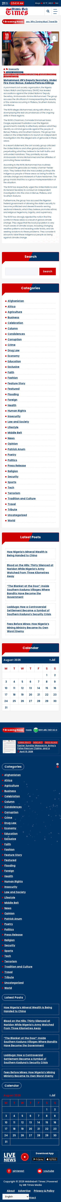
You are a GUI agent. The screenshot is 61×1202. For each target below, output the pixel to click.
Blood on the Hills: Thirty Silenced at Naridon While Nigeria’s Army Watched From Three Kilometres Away (30, 570)
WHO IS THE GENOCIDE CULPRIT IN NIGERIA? (37, 747)
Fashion (13, 377)
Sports (12, 482)
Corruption (15, 339)
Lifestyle (13, 427)
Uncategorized (17, 515)
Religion (13, 471)
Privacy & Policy (44, 1190)
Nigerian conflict (47, 74)
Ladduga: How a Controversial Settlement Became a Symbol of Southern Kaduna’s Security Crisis (29, 610)
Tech (11, 487)
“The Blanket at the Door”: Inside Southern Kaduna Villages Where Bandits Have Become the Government (28, 591)
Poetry (12, 454)
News (11, 438)
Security (13, 476)
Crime (11, 345)
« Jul (52, 659)
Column (13, 328)
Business (13, 317)
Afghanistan (16, 301)
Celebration (15, 323)
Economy (14, 356)
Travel (12, 504)
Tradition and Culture (22, 498)
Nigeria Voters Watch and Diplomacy (21, 74)
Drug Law (14, 350)
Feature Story (16, 383)
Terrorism (14, 493)
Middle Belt (15, 432)
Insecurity (14, 69)
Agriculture (15, 312)
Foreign (12, 399)
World (11, 520)
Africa (11, 306)
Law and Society (18, 421)
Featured (14, 388)
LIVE (10, 1157)
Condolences (16, 334)
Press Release (17, 465)
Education (14, 361)
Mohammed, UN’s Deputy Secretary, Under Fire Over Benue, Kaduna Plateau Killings (30, 81)
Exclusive (13, 366)
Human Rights (17, 410)
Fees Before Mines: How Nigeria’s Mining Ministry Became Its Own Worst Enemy (28, 627)
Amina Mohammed (15, 72)
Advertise (24, 1190)
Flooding (13, 394)
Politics (12, 460)
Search (31, 256)
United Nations (11, 77)
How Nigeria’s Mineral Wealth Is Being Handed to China (27, 553)
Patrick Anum (16, 449)
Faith (11, 372)
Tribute (12, 509)
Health (12, 405)
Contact (30, 1197)
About (11, 1190)
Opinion (13, 443)
